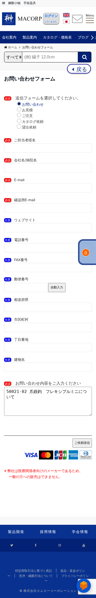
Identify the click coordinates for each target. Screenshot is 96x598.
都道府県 (16, 299)
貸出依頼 (29, 127)
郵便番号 (16, 279)
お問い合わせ (33, 104)
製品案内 (30, 37)
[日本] (66, 22)
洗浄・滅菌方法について (36, 576)
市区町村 (16, 319)
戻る (81, 69)
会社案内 (9, 37)
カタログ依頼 (33, 121)
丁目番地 (16, 339)
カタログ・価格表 (57, 37)
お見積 (27, 110)
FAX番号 (16, 259)
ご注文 (27, 115)
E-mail (14, 180)
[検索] (84, 57)
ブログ (83, 37)
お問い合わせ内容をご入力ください (43, 383)
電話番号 (16, 239)
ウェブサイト (20, 220)
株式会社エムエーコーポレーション (50, 591)
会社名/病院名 (21, 160)
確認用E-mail (20, 200)
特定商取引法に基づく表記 (33, 571)
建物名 (15, 359)
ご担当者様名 (20, 140)
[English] (66, 16)
